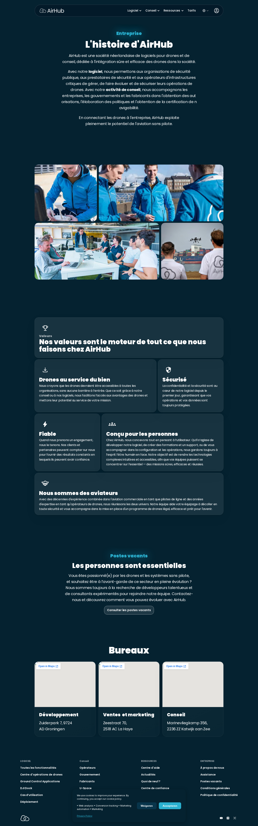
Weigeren (147, 805)
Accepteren (170, 805)
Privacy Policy (84, 815)
